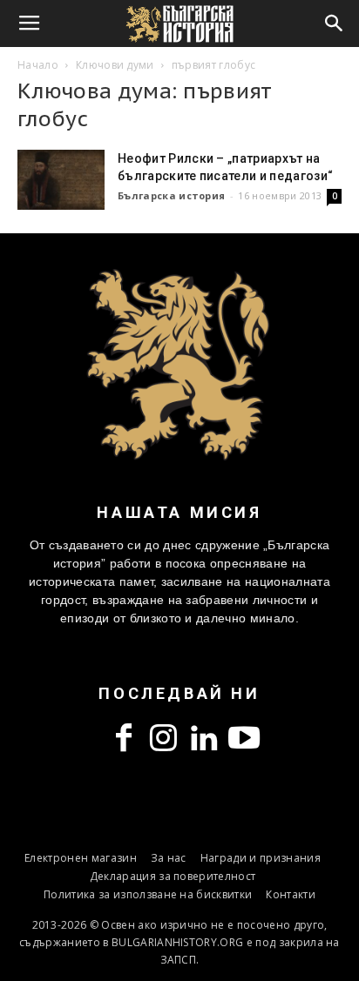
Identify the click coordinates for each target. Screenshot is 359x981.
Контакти (290, 894)
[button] (334, 23)
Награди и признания (260, 857)
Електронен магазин (80, 857)
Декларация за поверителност (173, 876)
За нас (168, 857)
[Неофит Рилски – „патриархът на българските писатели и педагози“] (61, 180)
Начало (37, 64)
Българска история (171, 195)
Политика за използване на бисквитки (148, 894)
